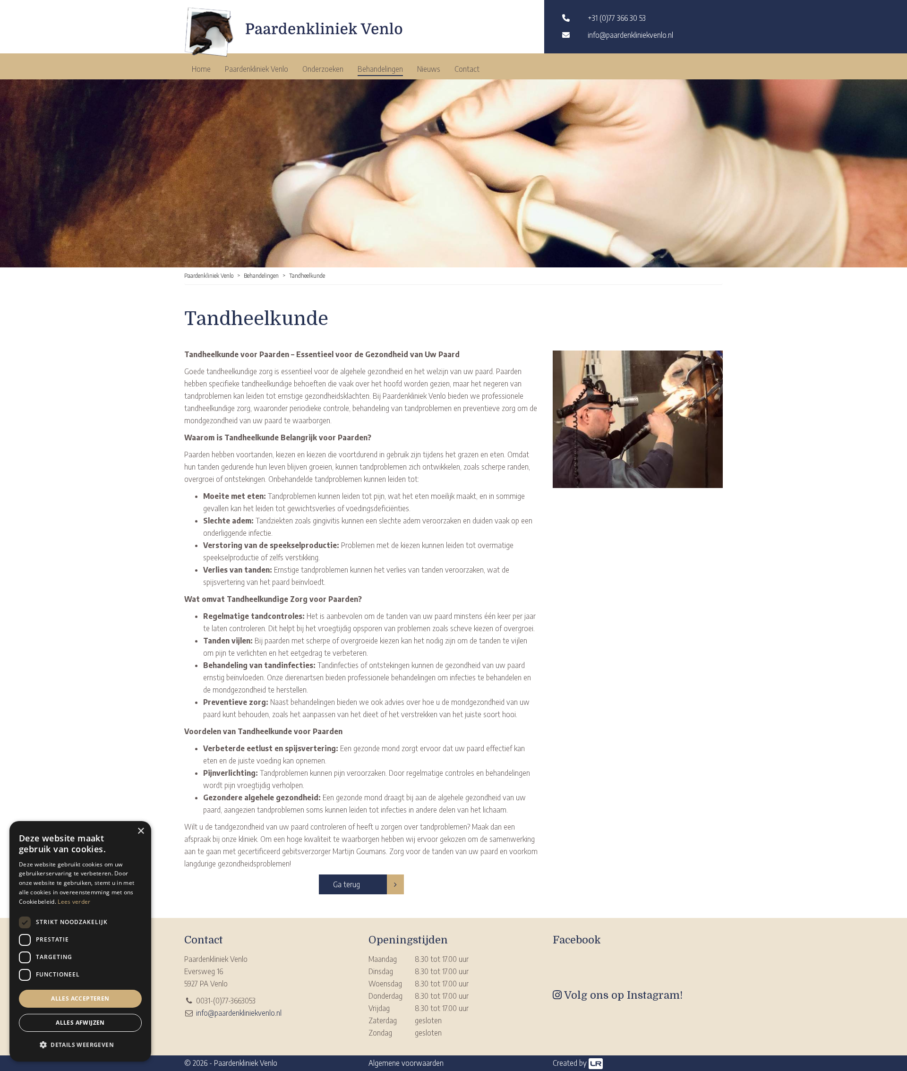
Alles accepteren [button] (80, 998)
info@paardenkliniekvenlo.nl (630, 35)
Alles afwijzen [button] (80, 1023)
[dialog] (80, 941)
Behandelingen (380, 69)
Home (201, 69)
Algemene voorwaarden (406, 1063)
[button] (80, 1045)
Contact (466, 69)
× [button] (140, 831)
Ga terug (346, 884)
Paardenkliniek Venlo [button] (256, 69)
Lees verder (74, 902)
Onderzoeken (322, 69)
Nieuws (428, 69)
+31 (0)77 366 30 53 (617, 18)
